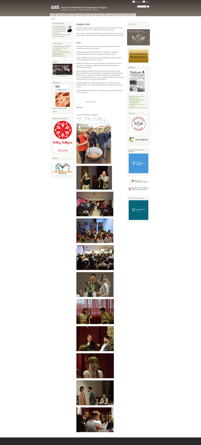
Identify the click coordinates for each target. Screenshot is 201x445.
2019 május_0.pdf (134, 98)
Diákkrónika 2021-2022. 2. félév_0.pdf (139, 107)
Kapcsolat (124, 15)
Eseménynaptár (110, 15)
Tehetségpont (78, 15)
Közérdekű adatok (61, 15)
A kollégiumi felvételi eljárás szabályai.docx (60, 48)
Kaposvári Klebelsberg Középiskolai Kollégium (84, 7)
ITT (123, 35)
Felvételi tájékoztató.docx (60, 56)
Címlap (52, 15)
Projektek (131, 15)
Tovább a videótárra (62, 75)
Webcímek (100, 15)
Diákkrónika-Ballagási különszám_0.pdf (135, 101)
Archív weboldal (132, 24)
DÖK (86, 15)
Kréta (147, 2)
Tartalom (55, 111)
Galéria (92, 15)
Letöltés (118, 15)
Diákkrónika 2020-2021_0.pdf (137, 99)
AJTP (70, 15)
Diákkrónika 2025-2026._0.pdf (137, 96)
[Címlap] (55, 6)
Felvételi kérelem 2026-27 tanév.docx (62, 52)
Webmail (138, 2)
